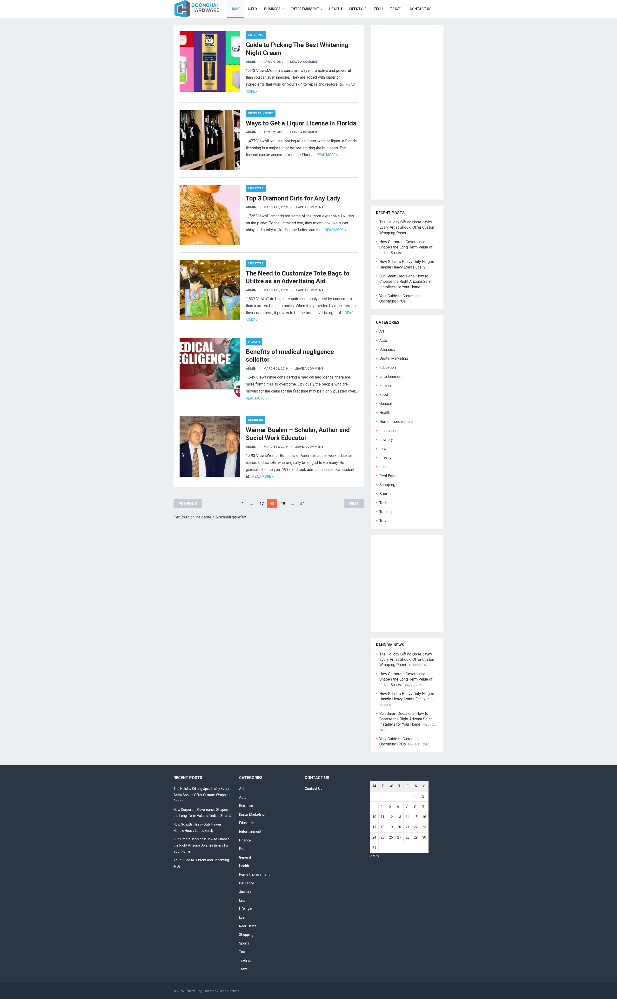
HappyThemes (229, 991)
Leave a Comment (304, 61)
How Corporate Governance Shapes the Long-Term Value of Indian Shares (406, 247)
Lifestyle (357, 9)
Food (383, 394)
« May (374, 856)
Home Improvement (396, 421)
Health (335, 9)
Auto (252, 9)
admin (251, 61)
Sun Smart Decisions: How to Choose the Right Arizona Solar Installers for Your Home (405, 281)
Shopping (387, 484)
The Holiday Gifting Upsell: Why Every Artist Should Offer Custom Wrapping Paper (407, 227)
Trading (385, 512)
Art (381, 331)
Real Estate (389, 476)
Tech (378, 9)
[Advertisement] (409, 116)
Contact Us (420, 9)
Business (272, 9)
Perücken (181, 517)
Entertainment (305, 9)
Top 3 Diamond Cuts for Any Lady (293, 198)
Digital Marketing (393, 358)
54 (302, 503)
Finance (385, 385)
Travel (396, 9)
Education (387, 367)
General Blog (193, 991)
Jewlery (386, 439)
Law (382, 448)
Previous (187, 503)
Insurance (387, 430)
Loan (383, 466)
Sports (385, 493)
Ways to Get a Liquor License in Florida (301, 123)
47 (261, 503)
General (385, 403)
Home (235, 9)
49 (283, 503)
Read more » (327, 155)
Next (354, 503)
